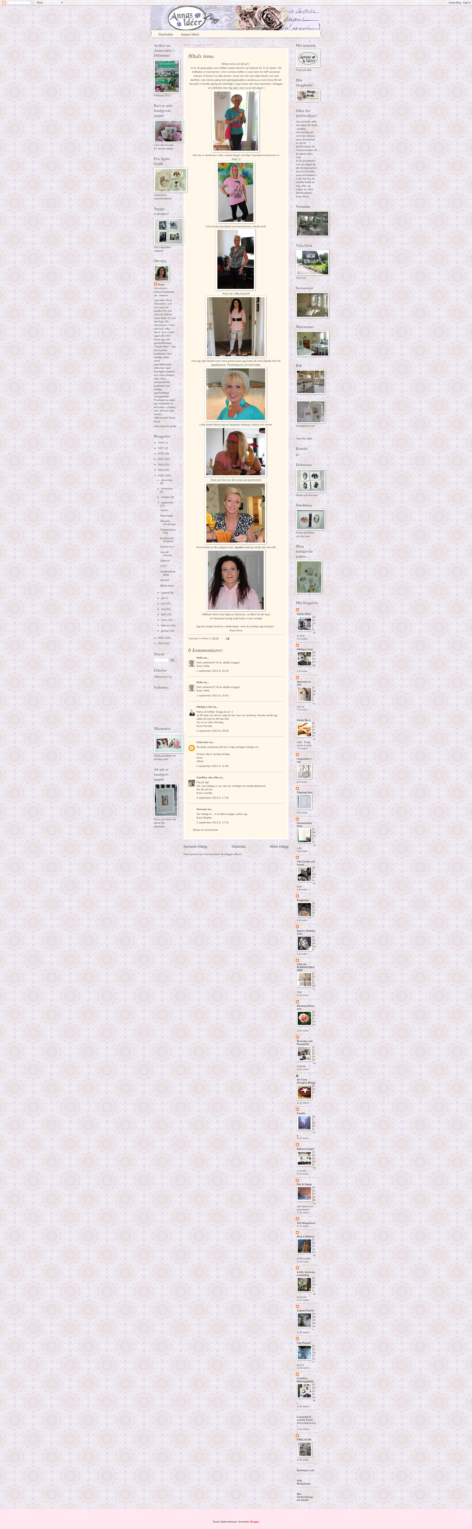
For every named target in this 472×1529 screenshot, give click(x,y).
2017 (161, 448)
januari (165, 630)
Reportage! (166, 515)
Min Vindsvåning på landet (305, 1497)
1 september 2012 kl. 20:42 (213, 670)
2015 (161, 459)
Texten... (165, 510)
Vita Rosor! (304, 1343)
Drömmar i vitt (305, 1470)
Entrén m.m (167, 546)
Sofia (200, 657)
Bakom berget (305, 1148)
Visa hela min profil (165, 426)
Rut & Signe (304, 1184)
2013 (161, 470)
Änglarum (303, 900)
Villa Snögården (304, 1482)
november (167, 488)
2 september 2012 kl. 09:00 (213, 730)
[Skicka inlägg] (227, 638)
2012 (161, 475)
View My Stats (304, 438)
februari (166, 625)
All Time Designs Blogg (306, 1081)
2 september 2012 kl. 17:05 (213, 797)
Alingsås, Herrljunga (167, 523)
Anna (161, 284)
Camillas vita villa (207, 777)
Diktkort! (165, 560)
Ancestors (314, 943)
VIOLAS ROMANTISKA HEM (305, 967)
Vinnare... (165, 580)
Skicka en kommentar (205, 830)
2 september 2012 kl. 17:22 (213, 822)
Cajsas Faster (305, 1310)
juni (163, 603)
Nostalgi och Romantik (305, 1042)
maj (163, 609)
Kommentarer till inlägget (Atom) (223, 854)
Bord (314, 1088)
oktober (166, 497)
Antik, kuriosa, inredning (306, 1273)
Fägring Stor (305, 792)
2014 (161, 464)
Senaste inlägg (195, 846)
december (167, 480)
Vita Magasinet (306, 1223)
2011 (161, 637)
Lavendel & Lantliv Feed (305, 1418)
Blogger (254, 1521)
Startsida (165, 34)
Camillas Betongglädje (305, 1380)
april (164, 614)
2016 (161, 453)
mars (164, 620)
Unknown (203, 742)
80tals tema (167, 585)
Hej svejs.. (314, 909)
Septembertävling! (167, 573)
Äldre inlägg (279, 846)
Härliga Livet (204, 706)
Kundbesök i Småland (167, 540)
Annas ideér (190, 34)
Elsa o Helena (305, 1236)
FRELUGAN (304, 1439)
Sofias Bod (304, 613)
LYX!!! (163, 566)
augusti (165, 592)
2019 (161, 442)
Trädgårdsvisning (167, 531)
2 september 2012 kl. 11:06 (212, 766)
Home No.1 (303, 720)
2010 (161, 643)
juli (163, 598)
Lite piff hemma (166, 554)
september (167, 502)
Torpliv (301, 1113)
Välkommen (161, 676)
